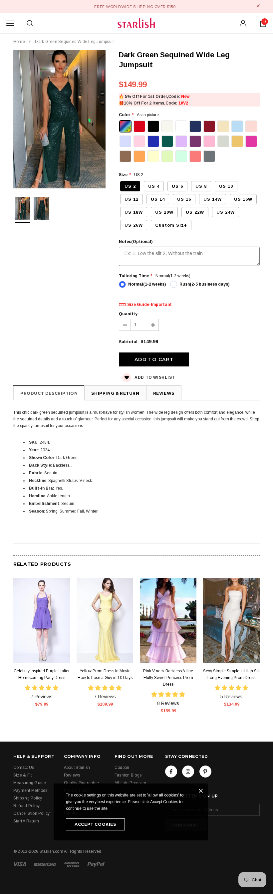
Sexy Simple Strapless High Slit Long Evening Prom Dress (231, 674)
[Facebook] (171, 772)
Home (19, 41)
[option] (59, 120)
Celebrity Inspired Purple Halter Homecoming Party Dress (42, 674)
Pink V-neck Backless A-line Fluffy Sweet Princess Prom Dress (168, 678)
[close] (258, 5)
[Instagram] (188, 772)
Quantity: (129, 314)
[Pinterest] (205, 772)
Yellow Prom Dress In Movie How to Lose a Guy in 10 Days (105, 674)
